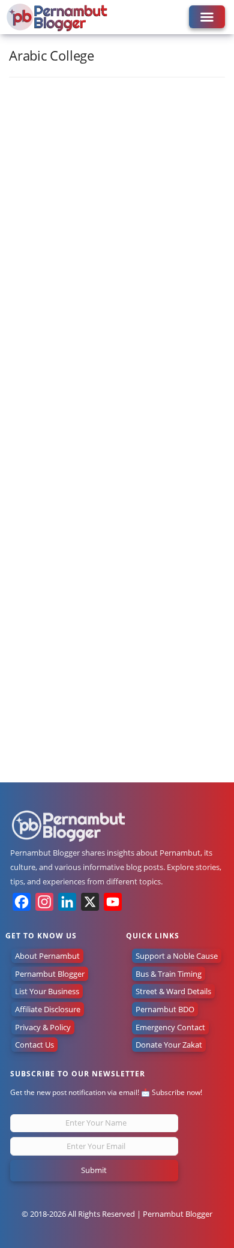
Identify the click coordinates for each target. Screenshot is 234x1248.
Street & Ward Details (173, 991)
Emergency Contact (170, 1027)
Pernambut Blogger (50, 973)
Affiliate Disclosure (47, 1009)
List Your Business (47, 991)
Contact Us (34, 1044)
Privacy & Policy (43, 1027)
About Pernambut (47, 955)
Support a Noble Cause (177, 955)
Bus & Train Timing (169, 973)
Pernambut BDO (165, 1009)
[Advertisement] (117, 659)
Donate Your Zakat (169, 1044)
